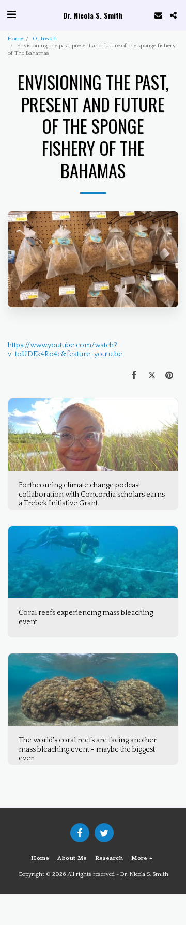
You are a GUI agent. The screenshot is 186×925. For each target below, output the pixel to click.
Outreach (45, 39)
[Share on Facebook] (134, 376)
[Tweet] (152, 376)
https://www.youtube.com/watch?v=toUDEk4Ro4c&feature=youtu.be (65, 350)
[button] (11, 15)
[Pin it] (169, 376)
